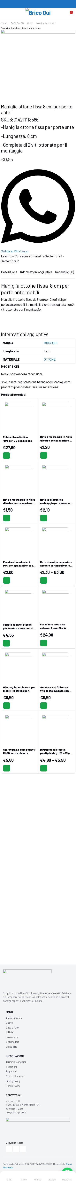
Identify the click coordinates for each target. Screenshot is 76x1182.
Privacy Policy (13, 1081)
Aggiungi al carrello (6, 455)
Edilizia (9, 1032)
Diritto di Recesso (15, 1076)
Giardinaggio (12, 1041)
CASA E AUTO (17, 23)
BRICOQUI (50, 343)
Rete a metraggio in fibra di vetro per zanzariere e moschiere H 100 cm (19, 503)
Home (4, 23)
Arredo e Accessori (46, 23)
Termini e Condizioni (16, 1061)
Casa (29, 23)
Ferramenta (12, 1037)
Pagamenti (11, 1071)
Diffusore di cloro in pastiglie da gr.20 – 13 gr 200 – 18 (55, 753)
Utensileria (11, 1046)
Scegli (43, 580)
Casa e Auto (12, 1027)
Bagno (9, 1022)
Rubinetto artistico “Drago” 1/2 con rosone (17, 438)
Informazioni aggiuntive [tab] (36, 272)
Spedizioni (11, 1066)
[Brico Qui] (38, 14)
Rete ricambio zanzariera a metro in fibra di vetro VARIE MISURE (56, 565)
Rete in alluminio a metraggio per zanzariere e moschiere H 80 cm (56, 503)
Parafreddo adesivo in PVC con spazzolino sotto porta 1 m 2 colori (19, 565)
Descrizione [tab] (9, 272)
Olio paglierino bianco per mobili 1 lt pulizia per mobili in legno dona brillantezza (19, 692)
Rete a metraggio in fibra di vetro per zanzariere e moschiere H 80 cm (56, 440)
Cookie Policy (13, 1085)
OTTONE (49, 359)
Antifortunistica (14, 1018)
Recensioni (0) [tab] (64, 272)
